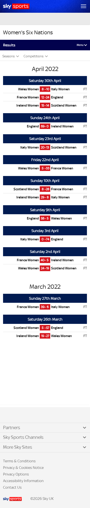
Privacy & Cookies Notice (23, 467)
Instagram (17, 415)
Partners (11, 427)
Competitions (34, 56)
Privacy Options (16, 474)
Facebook (8, 415)
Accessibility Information (23, 481)
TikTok (13, 415)
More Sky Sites (17, 447)
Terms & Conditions (19, 461)
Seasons (8, 56)
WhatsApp (26, 415)
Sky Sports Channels (23, 437)
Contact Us (12, 487)
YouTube (22, 415)
